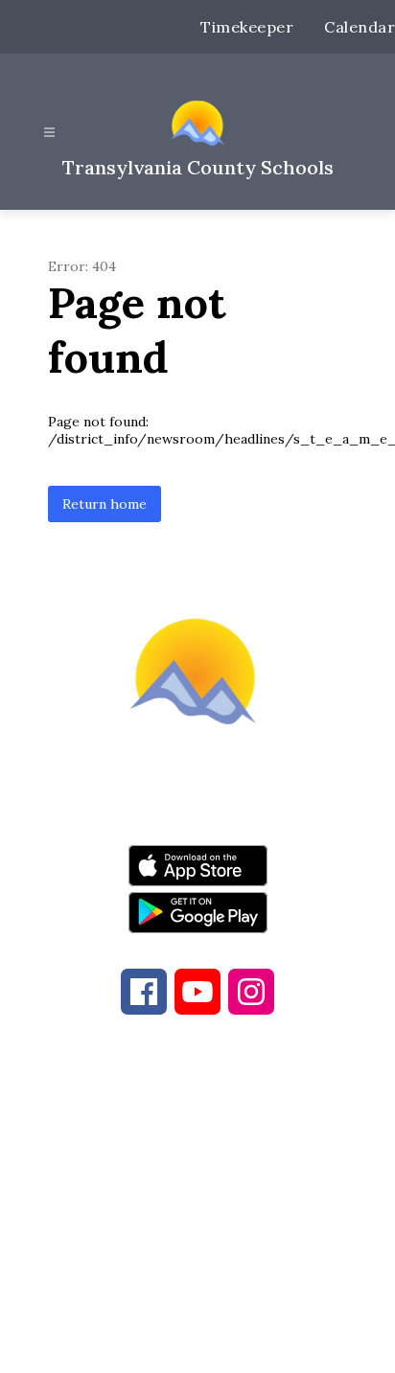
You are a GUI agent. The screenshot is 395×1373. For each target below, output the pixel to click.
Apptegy (238, 1345)
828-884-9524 (195, 1175)
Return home (104, 504)
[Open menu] (49, 133)
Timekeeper (246, 26)
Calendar (359, 26)
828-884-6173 (224, 1152)
